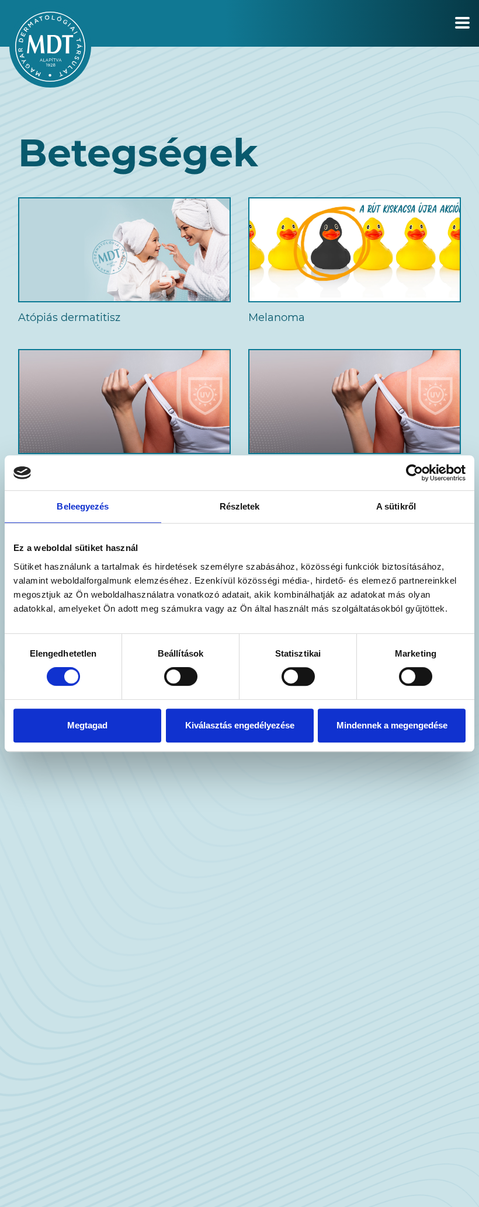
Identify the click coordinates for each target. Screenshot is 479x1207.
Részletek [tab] (240, 506)
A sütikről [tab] (396, 506)
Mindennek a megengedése (391, 725)
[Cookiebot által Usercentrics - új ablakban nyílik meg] (414, 473)
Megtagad (87, 725)
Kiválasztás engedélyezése (239, 725)
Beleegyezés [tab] (83, 506)
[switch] (180, 676)
